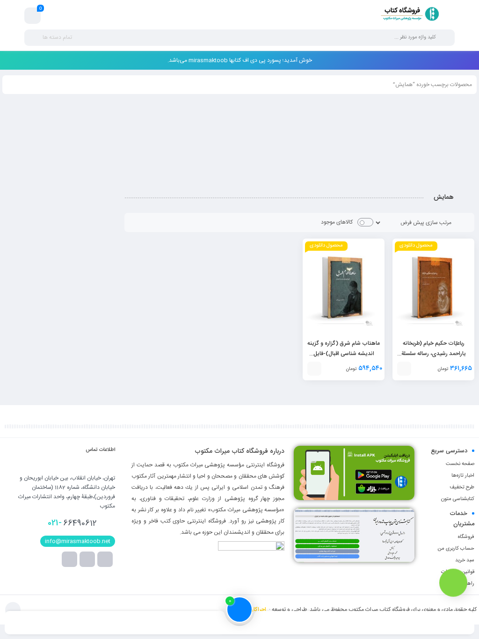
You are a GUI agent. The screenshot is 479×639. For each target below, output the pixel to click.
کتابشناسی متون (457, 499)
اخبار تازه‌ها (462, 476)
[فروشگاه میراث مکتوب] (406, 15)
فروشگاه (466, 537)
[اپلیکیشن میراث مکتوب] (354, 473)
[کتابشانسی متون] (354, 535)
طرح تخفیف (462, 487)
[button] (404, 369)
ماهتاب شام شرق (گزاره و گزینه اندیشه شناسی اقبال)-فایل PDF (343, 354)
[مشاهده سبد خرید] (32, 16)
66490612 (72, 523)
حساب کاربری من (455, 549)
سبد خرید (464, 560)
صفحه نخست (460, 464)
